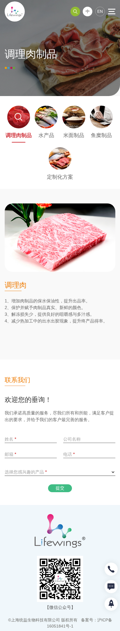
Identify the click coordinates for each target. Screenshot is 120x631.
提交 (60, 487)
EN (100, 11)
